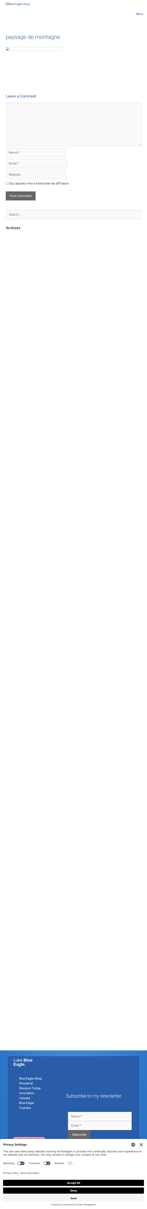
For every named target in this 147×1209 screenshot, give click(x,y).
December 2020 (17, 572)
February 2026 (16, 274)
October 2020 (16, 584)
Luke (23, 1062)
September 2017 (18, 795)
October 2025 (16, 297)
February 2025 (16, 332)
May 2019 (13, 678)
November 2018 (17, 713)
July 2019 (13, 666)
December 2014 (17, 947)
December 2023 (17, 414)
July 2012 (13, 1017)
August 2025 (15, 309)
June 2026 (13, 250)
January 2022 (16, 514)
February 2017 (16, 836)
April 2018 (13, 754)
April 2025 (13, 321)
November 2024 (17, 350)
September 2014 (18, 959)
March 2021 (14, 555)
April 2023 (13, 461)
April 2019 (13, 684)
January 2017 (16, 842)
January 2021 (16, 567)
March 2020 (14, 625)
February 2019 (16, 696)
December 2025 (17, 286)
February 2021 (16, 561)
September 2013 (18, 982)
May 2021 (13, 543)
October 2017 (16, 789)
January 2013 (16, 1000)
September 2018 (18, 725)
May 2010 (13, 1023)
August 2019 (15, 660)
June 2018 (13, 742)
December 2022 (17, 479)
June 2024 (13, 379)
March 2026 (14, 268)
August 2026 (15, 239)
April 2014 (13, 965)
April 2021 (13, 549)
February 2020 (16, 631)
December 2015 (17, 906)
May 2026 (13, 256)
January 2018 (16, 772)
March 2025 (14, 327)
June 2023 (13, 450)
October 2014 (16, 953)
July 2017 (13, 807)
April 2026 (13, 262)
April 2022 (13, 508)
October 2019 (16, 649)
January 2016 (16, 900)
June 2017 (13, 813)
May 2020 (13, 614)
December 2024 (17, 344)
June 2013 (13, 988)
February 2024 (16, 403)
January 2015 (16, 941)
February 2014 (16, 971)
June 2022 (13, 502)
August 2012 (15, 1012)
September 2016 (18, 865)
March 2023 (14, 467)
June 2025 (13, 315)
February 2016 (16, 895)
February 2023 (16, 473)
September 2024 (18, 362)
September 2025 (18, 303)
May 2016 (13, 877)
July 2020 (13, 602)
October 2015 (16, 918)
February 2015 (16, 936)
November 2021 (17, 526)
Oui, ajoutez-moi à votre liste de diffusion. (38, 183)
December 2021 (17, 520)
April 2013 (13, 994)
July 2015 (13, 930)
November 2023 (17, 420)
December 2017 (17, 778)
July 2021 (13, 532)
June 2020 (13, 608)
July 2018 (13, 736)
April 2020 (13, 619)
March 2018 (14, 760)
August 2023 (15, 438)
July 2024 (13, 373)
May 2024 (13, 385)
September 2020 (18, 590)
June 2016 (13, 871)
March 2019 (14, 690)
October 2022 (16, 490)
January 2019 (16, 701)
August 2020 (15, 596)
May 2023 (13, 455)
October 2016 (16, 859)
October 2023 (16, 426)
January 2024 (16, 408)
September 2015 (18, 924)
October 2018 (16, 719)
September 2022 (18, 496)
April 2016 (13, 883)
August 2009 (15, 1041)
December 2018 (17, 707)
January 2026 (16, 280)
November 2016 (17, 854)
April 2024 (13, 391)
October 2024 (16, 356)
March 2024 (14, 397)
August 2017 (15, 801)
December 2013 (17, 977)
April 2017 (13, 824)
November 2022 (17, 485)
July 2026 (13, 245)
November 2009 (17, 1035)
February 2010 (16, 1029)
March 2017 (14, 830)
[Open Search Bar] (123, 14)
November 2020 (17, 578)
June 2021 (13, 537)
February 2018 (16, 766)
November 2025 (17, 291)
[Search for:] (73, 214)
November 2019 (17, 643)
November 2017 (17, 783)
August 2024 (15, 368)
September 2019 (18, 654)
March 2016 (14, 889)
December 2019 (17, 637)
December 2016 (17, 848)
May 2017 (13, 818)
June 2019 (13, 672)
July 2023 (13, 444)
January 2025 (16, 338)
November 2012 (17, 1006)
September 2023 (18, 432)
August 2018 (15, 731)
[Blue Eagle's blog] (17, 14)
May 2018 (13, 748)
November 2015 (17, 912)
